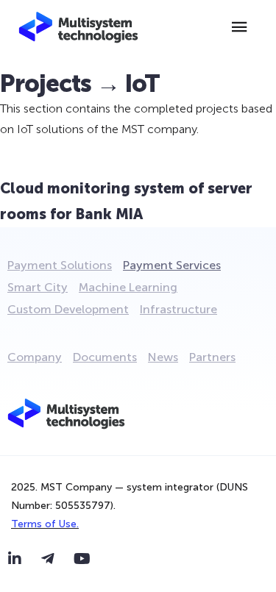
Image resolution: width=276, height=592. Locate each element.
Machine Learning (128, 287)
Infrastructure (178, 309)
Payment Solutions (59, 265)
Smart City (37, 287)
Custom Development (68, 309)
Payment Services (172, 265)
